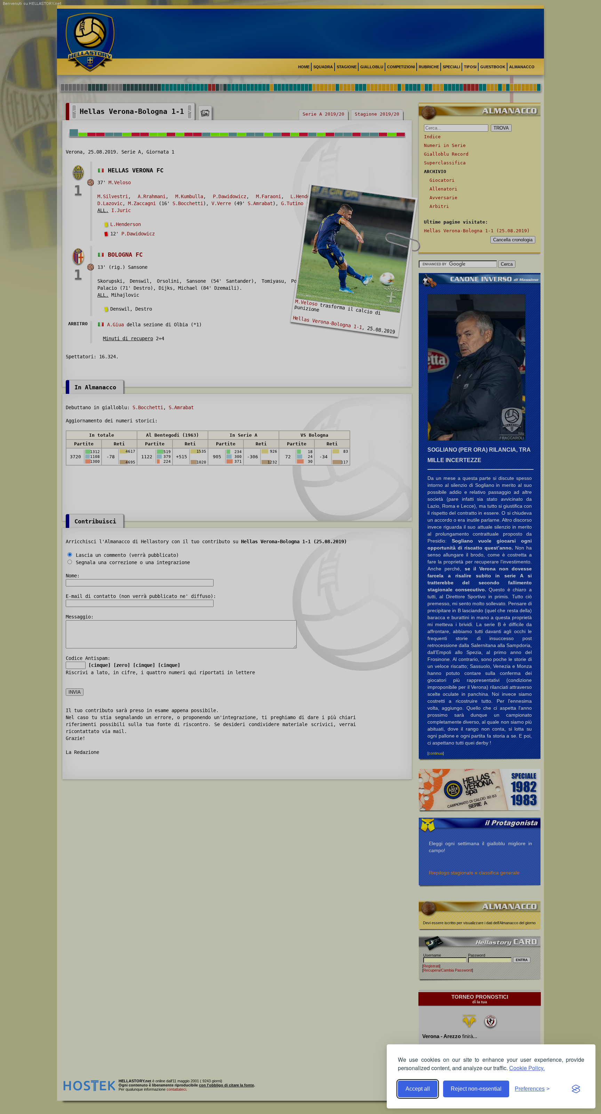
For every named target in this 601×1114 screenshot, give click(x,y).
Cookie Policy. (527, 1068)
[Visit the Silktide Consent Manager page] (576, 1089)
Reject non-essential (476, 1089)
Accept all (418, 1089)
